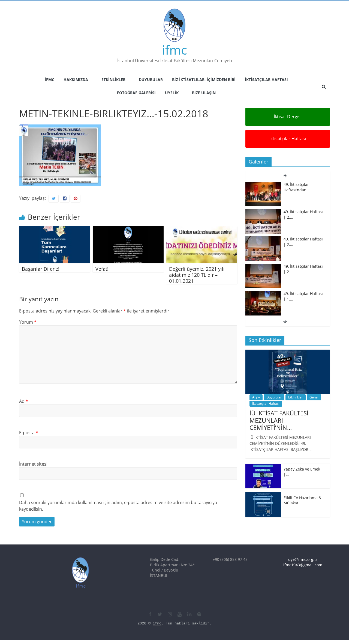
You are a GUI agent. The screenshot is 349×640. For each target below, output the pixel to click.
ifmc (174, 49)
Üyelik (172, 92)
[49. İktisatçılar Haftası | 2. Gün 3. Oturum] (263, 184)
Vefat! (102, 269)
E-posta (28, 433)
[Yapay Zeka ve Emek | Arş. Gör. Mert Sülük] (263, 466)
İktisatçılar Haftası (266, 79)
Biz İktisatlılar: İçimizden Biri (204, 79)
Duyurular (151, 79)
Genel (313, 397)
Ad (23, 401)
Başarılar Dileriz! (40, 269)
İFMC (49, 79)
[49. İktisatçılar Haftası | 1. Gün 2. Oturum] (263, 266)
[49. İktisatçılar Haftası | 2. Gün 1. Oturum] (263, 239)
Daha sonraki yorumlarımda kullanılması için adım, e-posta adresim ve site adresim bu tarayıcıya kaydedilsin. (118, 505)
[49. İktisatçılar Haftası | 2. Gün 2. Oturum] (263, 212)
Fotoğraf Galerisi (136, 92)
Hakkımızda (76, 79)
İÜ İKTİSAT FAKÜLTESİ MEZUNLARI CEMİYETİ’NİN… (278, 420)
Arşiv (256, 397)
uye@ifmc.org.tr (302, 559)
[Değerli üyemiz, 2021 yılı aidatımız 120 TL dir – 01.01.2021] (201, 230)
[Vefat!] (128, 230)
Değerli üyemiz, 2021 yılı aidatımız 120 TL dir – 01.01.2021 (197, 275)
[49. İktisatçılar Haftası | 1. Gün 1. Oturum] (263, 293)
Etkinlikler (113, 79)
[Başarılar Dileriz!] (54, 230)
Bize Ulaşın (204, 92)
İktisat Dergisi (288, 117)
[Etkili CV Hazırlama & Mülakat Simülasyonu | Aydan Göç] (263, 495)
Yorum (28, 322)
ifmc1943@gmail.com (302, 564)
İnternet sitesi (33, 464)
